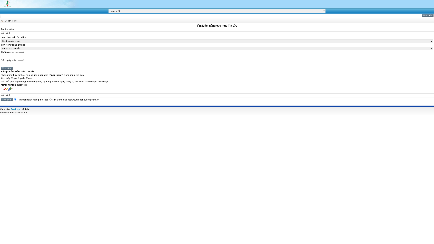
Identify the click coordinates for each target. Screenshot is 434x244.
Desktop (15, 109)
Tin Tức (12, 20)
